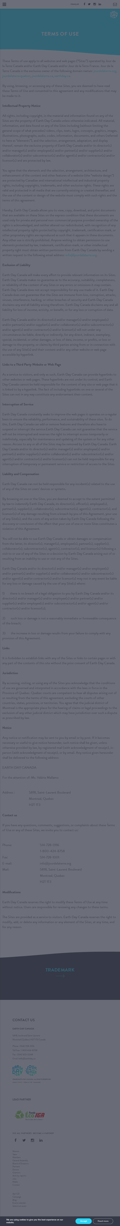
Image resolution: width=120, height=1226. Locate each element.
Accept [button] (83, 1221)
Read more (103, 1221)
